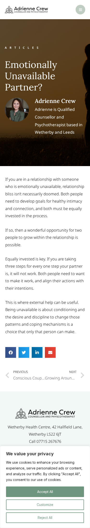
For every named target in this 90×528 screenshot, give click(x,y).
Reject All (45, 518)
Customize (45, 505)
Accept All (45, 492)
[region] (45, 487)
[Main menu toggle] (80, 9)
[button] (10, 352)
